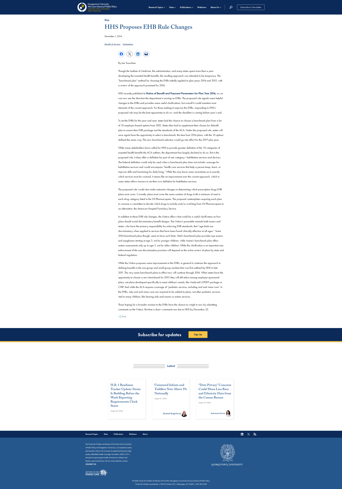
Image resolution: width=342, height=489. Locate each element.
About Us (215, 7)
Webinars (201, 7)
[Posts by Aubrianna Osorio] (228, 413)
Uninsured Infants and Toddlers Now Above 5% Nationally (170, 389)
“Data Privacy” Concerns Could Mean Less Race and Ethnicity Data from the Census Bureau (215, 391)
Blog (107, 19)
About (145, 434)
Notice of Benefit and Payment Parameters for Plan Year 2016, (181, 93)
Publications (185, 7)
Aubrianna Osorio (218, 413)
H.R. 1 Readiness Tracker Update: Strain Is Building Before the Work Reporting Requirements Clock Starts (125, 395)
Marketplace (128, 44)
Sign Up (198, 334)
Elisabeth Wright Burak (172, 413)
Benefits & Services (112, 44)
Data (171, 7)
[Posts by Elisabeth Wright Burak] (184, 413)
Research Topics (156, 7)
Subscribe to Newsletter (250, 7)
